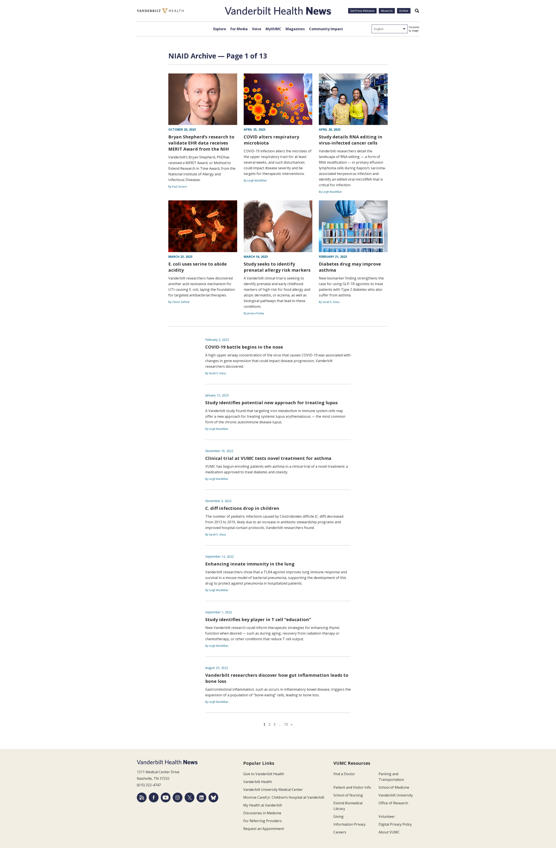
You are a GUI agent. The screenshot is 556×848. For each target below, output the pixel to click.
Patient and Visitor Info (352, 787)
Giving (338, 816)
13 (286, 724)
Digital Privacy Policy (395, 824)
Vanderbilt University (396, 795)
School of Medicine (394, 787)
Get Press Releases (362, 11)
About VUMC (389, 832)
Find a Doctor (344, 774)
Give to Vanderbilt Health (263, 774)
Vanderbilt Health (257, 781)
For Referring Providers (262, 820)
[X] (189, 797)
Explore (219, 29)
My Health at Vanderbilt (262, 805)
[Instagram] (177, 797)
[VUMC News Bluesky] (213, 797)
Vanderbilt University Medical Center (273, 789)
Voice (256, 29)
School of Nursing (348, 795)
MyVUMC (273, 29)
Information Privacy (349, 824)
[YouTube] (165, 797)
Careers (339, 832)
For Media (239, 29)
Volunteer (387, 816)
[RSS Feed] (142, 797)
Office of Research (393, 803)
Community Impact (326, 29)
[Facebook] (154, 797)
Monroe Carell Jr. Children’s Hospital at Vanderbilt (283, 797)
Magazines (295, 29)
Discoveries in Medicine (262, 813)
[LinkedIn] (201, 797)
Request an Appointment (263, 828)
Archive (403, 11)
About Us (387, 11)
